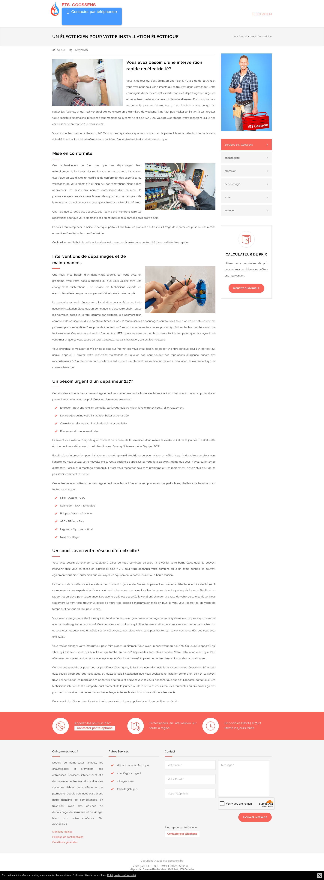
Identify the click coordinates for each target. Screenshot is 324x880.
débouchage (232, 184)
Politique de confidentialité (67, 836)
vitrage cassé (125, 781)
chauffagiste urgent (129, 773)
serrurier (230, 210)
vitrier (228, 197)
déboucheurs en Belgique (133, 765)
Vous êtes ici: (240, 36)
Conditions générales (64, 842)
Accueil (252, 36)
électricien (262, 14)
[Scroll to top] (313, 869)
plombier (230, 170)
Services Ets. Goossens (239, 144)
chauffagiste (232, 157)
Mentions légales (62, 831)
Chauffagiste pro (127, 789)
